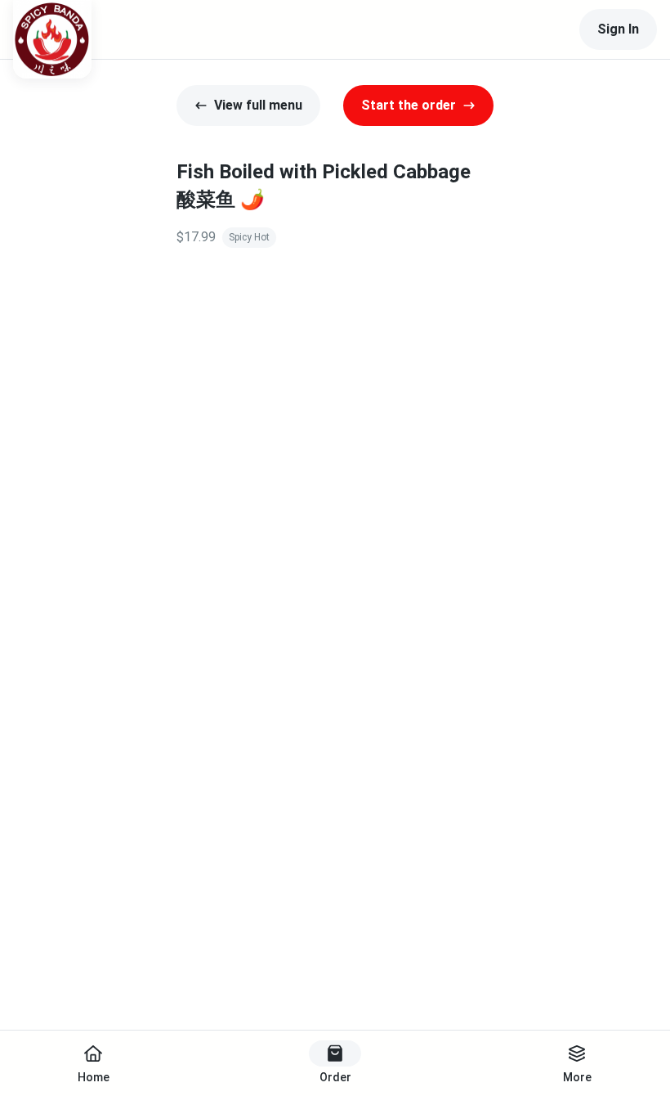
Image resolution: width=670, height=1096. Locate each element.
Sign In (618, 29)
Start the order (408, 105)
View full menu (258, 105)
